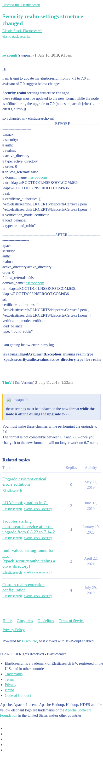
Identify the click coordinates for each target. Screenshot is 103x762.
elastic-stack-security (16, 36)
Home (7, 621)
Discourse (29, 641)
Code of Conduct (18, 695)
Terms (9, 679)
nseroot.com (38, 177)
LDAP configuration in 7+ (25, 502)
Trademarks (14, 674)
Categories (25, 621)
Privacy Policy (14, 630)
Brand (9, 690)
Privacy (10, 685)
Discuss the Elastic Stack (21, 5)
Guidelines (46, 621)
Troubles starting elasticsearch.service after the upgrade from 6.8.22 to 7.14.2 (28, 526)
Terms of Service (71, 621)
